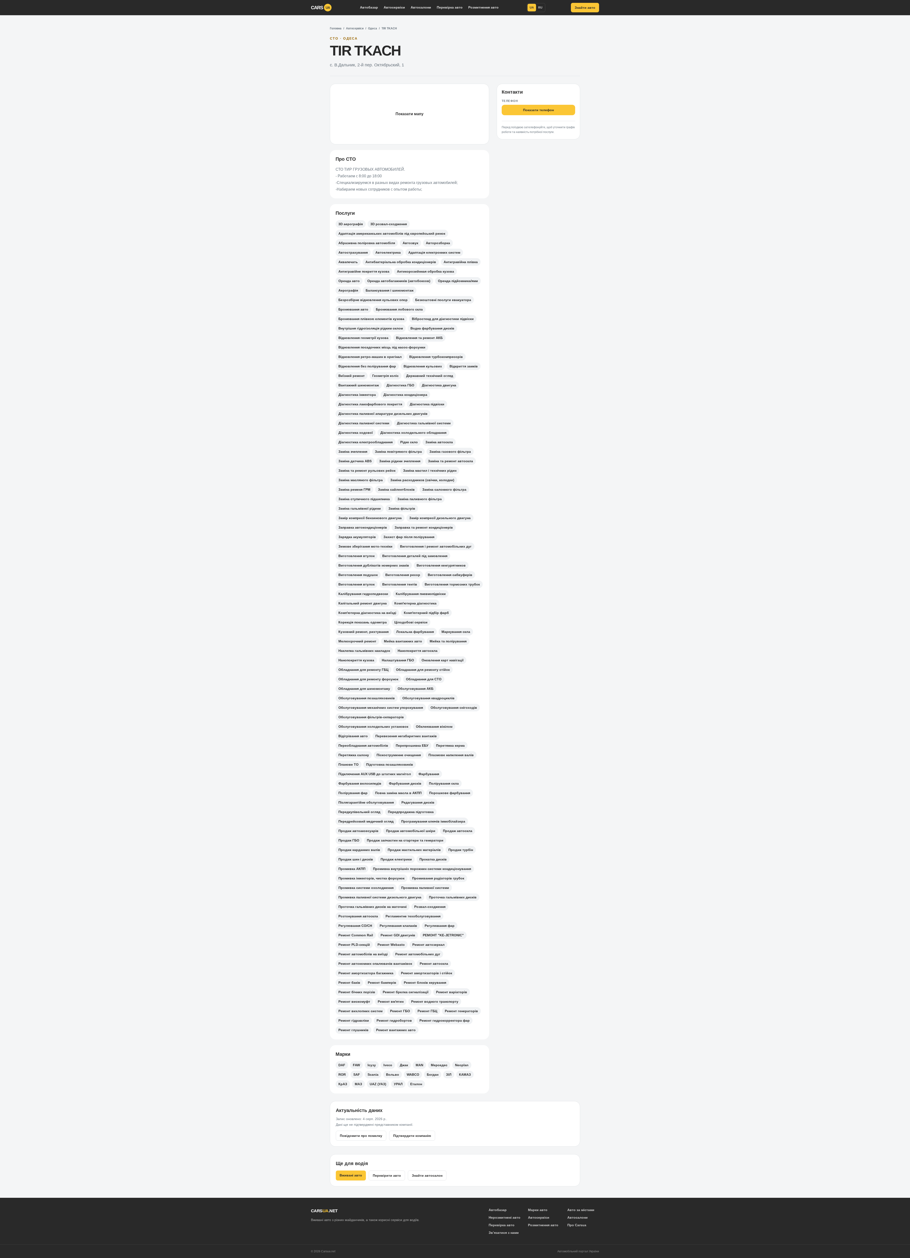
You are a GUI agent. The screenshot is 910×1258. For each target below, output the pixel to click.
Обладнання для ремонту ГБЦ (363, 670)
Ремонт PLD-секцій (354, 945)
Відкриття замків (464, 366)
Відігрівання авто (353, 736)
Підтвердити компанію (412, 1136)
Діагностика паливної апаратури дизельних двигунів (383, 414)
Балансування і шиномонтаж (390, 290)
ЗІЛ (448, 1074)
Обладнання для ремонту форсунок (368, 679)
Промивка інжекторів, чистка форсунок (371, 878)
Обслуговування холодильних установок (373, 726)
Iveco (387, 1065)
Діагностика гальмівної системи (424, 423)
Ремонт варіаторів (451, 992)
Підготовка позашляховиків (389, 764)
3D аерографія (350, 224)
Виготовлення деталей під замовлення (414, 556)
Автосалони (421, 7)
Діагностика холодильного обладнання (413, 433)
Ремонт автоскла (434, 963)
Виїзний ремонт (351, 376)
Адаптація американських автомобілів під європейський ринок (391, 233)
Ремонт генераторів (461, 1011)
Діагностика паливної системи (363, 423)
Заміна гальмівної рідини (359, 508)
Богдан (432, 1074)
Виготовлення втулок (356, 556)
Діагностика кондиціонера (405, 395)
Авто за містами (580, 1210)
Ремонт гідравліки (353, 1020)
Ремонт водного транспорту (434, 1001)
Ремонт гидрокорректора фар (444, 1020)
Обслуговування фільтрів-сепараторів (371, 717)
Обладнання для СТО (423, 679)
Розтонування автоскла (358, 916)
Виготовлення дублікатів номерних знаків (373, 565)
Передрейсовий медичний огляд (366, 821)
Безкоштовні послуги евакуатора (443, 300)
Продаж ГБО (348, 840)
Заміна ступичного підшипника (364, 499)
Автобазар (369, 7)
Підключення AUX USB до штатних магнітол (374, 774)
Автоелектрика (388, 252)
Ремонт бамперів (382, 982)
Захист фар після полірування (408, 537)
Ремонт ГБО (400, 1011)
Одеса (372, 28)
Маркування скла (455, 632)
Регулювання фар (440, 926)
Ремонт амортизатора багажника (365, 973)
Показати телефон (538, 110)
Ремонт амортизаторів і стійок (426, 973)
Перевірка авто (450, 7)
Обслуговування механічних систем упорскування (380, 707)
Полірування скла (444, 783)
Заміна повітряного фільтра (398, 451)
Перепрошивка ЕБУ (412, 745)
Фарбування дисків (405, 783)
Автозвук (410, 243)
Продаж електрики (396, 859)
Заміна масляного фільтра (360, 480)
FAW (356, 1065)
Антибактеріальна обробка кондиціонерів (400, 262)
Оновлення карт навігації (443, 660)
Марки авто (537, 1210)
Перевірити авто (387, 1175)
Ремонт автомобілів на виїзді (363, 954)
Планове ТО (348, 764)
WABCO (413, 1074)
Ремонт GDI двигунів (398, 935)
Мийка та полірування (448, 641)
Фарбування (429, 774)
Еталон (416, 1084)
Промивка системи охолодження (366, 888)
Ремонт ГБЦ (427, 1011)
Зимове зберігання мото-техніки (365, 546)
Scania (373, 1074)
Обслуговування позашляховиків (366, 698)
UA (532, 7)
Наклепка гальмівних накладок (364, 651)
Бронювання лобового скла (399, 309)
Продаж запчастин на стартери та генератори (405, 840)
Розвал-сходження (430, 907)
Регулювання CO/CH (355, 926)
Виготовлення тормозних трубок (452, 584)
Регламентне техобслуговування (413, 916)
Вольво (392, 1074)
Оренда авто (349, 281)
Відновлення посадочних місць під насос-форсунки (381, 347)
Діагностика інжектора (357, 395)
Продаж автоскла (457, 831)
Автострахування (353, 252)
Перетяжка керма (450, 745)
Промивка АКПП (351, 869)
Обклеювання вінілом (434, 726)
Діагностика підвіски (427, 404)
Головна (335, 28)
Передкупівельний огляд (359, 812)
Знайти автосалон (427, 1175)
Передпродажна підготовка (411, 812)
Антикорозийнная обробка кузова (425, 271)
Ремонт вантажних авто (396, 1030)
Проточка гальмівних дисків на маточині (372, 907)
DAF (341, 1065)
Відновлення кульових (423, 366)
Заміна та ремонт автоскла (450, 461)
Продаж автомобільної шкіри (410, 831)
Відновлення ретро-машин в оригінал (370, 357)
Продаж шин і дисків (355, 859)
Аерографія (348, 290)
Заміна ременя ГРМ (354, 489)
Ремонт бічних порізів (356, 992)
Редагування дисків (417, 802)
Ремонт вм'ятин (391, 1001)
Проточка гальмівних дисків (453, 897)
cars (320, 7)
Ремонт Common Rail (355, 935)
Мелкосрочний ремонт (357, 641)
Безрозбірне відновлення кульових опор (373, 300)
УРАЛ (398, 1084)
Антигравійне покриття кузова (363, 271)
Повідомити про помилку (361, 1136)
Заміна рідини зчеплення (399, 461)
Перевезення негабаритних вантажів (406, 736)
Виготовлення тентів (399, 584)
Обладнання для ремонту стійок (423, 670)
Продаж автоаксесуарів (358, 831)
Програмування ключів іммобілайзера (433, 821)
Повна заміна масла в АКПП (398, 793)
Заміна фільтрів (401, 508)
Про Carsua (576, 1225)
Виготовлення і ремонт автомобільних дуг (436, 546)
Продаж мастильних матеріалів (414, 850)
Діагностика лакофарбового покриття (370, 404)
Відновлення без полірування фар (367, 366)
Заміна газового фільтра (450, 451)
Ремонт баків (349, 982)
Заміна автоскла (439, 442)
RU (540, 7)
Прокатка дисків (433, 859)
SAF (356, 1074)
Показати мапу (409, 114)
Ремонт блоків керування (425, 982)
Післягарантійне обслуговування (366, 802)
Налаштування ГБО (398, 660)
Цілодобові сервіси (411, 622)
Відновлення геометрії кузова (363, 338)
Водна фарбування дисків (432, 328)
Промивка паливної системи (425, 888)
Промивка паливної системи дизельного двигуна (379, 897)
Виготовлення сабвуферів (450, 575)
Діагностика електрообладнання (365, 442)
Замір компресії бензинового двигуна (370, 518)
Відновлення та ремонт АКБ (419, 338)
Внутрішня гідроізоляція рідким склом (370, 328)
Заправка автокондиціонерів (362, 527)
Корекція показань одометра (362, 622)
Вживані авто (351, 1175)
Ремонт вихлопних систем (360, 1011)
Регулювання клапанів (398, 926)
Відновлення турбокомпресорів (436, 357)
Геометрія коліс (385, 376)
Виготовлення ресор (402, 575)
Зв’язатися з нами (504, 1233)
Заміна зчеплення (352, 451)
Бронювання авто (353, 309)
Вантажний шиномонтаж (358, 385)
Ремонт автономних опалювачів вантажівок (375, 963)
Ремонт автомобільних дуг (417, 954)
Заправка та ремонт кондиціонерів (424, 527)
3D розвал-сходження (388, 224)
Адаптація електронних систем (434, 252)
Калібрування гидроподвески (363, 594)
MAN (419, 1065)
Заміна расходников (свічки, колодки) (422, 480)
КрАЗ (342, 1084)
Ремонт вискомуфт (354, 1001)
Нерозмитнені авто (504, 1217)
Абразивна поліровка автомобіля (366, 243)
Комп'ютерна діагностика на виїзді (367, 613)
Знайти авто (585, 7)
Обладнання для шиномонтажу (364, 689)
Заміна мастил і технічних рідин (429, 470)
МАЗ (358, 1084)
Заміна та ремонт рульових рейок (367, 470)
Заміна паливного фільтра (419, 499)
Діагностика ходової (355, 433)
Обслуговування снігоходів (454, 707)
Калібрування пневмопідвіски (421, 594)
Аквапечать (348, 262)
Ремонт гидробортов (394, 1020)
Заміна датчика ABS (355, 461)
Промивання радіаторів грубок (438, 878)
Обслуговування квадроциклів (428, 698)
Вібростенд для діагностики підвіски (443, 319)
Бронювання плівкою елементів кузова (371, 319)
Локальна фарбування (415, 632)
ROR (342, 1074)
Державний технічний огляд (429, 376)
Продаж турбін (460, 850)
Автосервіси (394, 7)
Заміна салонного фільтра (444, 489)
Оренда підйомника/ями (458, 281)
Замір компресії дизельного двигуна (440, 518)
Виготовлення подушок (358, 575)
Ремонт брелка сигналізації (405, 992)
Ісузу (372, 1065)
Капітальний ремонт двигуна (362, 603)
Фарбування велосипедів (359, 783)
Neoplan (462, 1065)
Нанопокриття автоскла (417, 651)
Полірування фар (353, 793)
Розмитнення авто (483, 7)
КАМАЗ (465, 1074)
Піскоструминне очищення (399, 755)
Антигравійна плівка (461, 262)
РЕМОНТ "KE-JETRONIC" (443, 935)
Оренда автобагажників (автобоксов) (398, 281)
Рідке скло (409, 442)
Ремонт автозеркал (428, 945)
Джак (404, 1065)
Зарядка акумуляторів (357, 537)
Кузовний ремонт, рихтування (363, 632)
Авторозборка (438, 243)
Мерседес (439, 1065)
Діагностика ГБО (400, 385)
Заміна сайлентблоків (396, 489)
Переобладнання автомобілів (363, 745)
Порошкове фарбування (449, 793)
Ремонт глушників (353, 1030)
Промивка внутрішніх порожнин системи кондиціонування (422, 869)
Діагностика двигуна (439, 385)
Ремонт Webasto (391, 945)
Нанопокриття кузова (356, 660)
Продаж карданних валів (359, 850)
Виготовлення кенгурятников (441, 565)
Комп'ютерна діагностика (415, 603)
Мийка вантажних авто (403, 641)
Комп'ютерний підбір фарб (426, 613)
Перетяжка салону (353, 755)
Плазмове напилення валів (451, 755)
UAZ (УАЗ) (378, 1084)
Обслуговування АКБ (415, 689)
